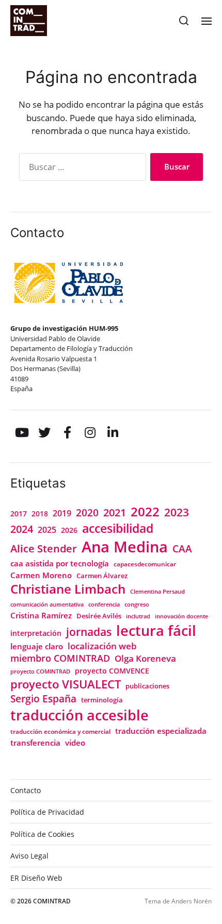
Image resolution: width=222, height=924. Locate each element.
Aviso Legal (29, 856)
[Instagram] (89, 432)
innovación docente (181, 616)
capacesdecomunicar (145, 564)
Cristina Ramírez (41, 615)
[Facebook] (67, 432)
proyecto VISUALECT (65, 684)
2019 (62, 513)
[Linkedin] (112, 432)
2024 (21, 529)
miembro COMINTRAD (60, 658)
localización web (102, 646)
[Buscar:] (80, 169)
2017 (18, 513)
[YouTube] (21, 432)
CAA (182, 548)
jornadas (89, 631)
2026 (69, 530)
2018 (39, 513)
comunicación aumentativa (47, 604)
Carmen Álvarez (102, 575)
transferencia (35, 742)
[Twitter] (44, 432)
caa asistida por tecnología (59, 563)
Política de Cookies (42, 834)
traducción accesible (79, 715)
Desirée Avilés (98, 615)
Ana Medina (125, 546)
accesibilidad (117, 528)
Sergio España (43, 698)
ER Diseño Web (36, 878)
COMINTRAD (52, 901)
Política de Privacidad (47, 812)
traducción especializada (161, 731)
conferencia (104, 604)
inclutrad (138, 616)
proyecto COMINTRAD (40, 671)
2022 (145, 511)
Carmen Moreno (41, 575)
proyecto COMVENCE (112, 671)
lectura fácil (156, 630)
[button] (184, 20)
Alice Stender (43, 549)
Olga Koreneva (145, 658)
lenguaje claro (36, 646)
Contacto (25, 790)
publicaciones (147, 686)
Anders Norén (191, 901)
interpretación (35, 633)
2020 (87, 512)
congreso (136, 604)
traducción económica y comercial (60, 731)
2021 (114, 512)
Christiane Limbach (67, 589)
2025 (47, 529)
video (75, 742)
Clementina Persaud (157, 591)
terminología (102, 699)
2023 (176, 512)
